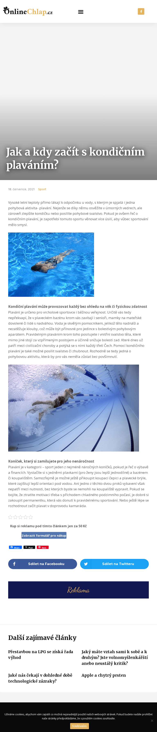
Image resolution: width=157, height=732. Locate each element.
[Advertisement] (78, 53)
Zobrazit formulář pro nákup (44, 535)
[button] (80, 11)
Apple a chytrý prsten (104, 675)
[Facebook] (141, 11)
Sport (42, 189)
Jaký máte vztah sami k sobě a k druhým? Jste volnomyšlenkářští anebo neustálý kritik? (115, 657)
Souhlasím (79, 726)
